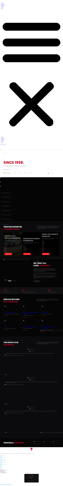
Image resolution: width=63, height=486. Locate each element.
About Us (2, 3)
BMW (24, 246)
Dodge (6, 246)
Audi (24, 245)
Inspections (2, 5)
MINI (42, 247)
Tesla (5, 251)
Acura (43, 240)
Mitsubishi (43, 248)
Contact (2, 8)
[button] (31, 73)
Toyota (43, 251)
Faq (1, 7)
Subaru (43, 250)
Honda (43, 242)
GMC (5, 247)
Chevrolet (6, 244)
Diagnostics (45, 312)
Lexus (43, 246)
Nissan (43, 249)
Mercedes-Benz (25, 248)
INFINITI (43, 244)
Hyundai (43, 243)
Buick (5, 242)
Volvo (24, 251)
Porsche (24, 249)
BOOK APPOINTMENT (3, 144)
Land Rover (25, 247)
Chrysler (6, 245)
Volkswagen (25, 250)
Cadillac (6, 243)
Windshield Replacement (30, 327)
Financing (2, 6)
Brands (2, 140)
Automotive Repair (10, 312)
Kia (42, 245)
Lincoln (6, 249)
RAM (5, 250)
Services (2, 138)
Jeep (5, 248)
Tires (6, 327)
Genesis (43, 241)
